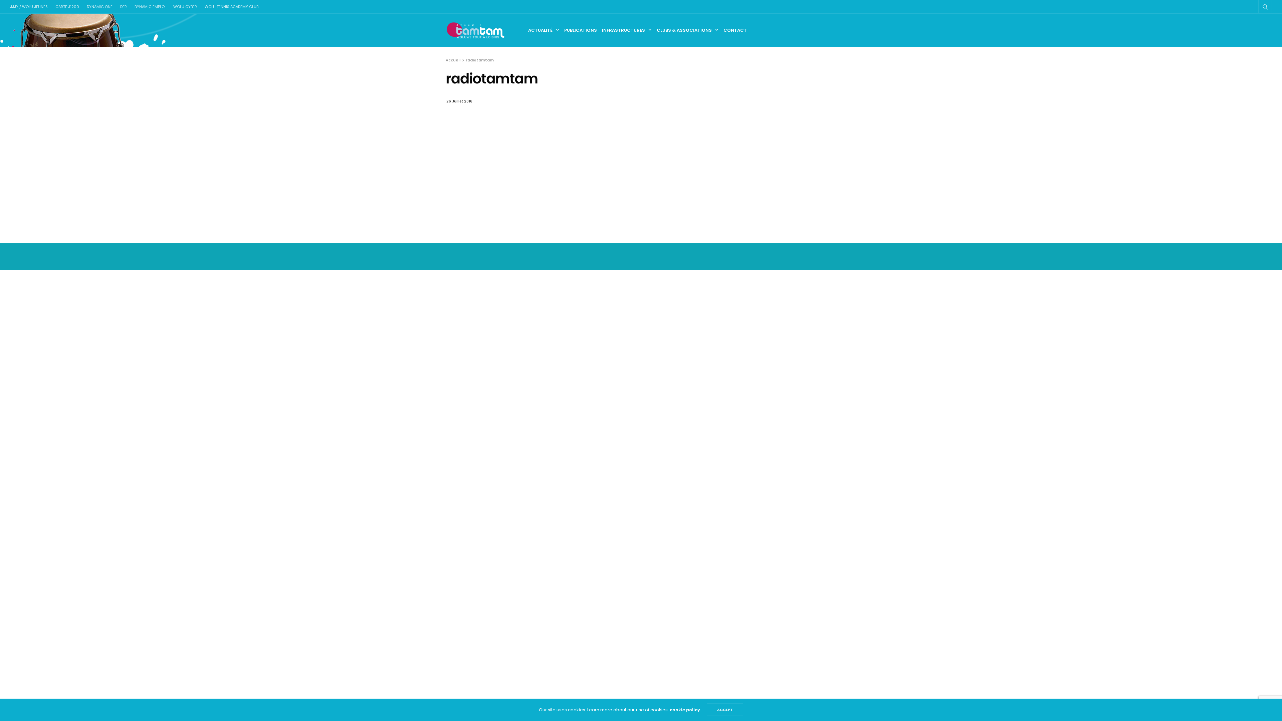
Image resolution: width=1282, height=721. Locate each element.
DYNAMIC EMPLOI (150, 6)
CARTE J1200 (67, 6)
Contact (735, 30)
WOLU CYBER (185, 6)
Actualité (540, 30)
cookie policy (685, 710)
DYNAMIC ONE (100, 6)
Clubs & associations (684, 30)
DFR (123, 6)
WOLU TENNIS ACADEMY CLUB (231, 6)
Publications (580, 30)
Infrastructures (623, 30)
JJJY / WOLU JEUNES (29, 6)
